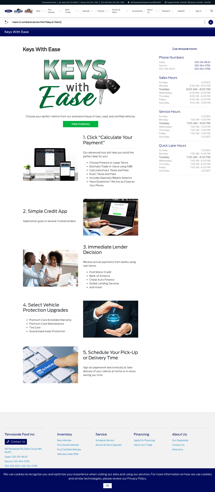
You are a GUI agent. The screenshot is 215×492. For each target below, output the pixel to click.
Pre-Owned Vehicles (68, 445)
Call (185, 49)
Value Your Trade (143, 445)
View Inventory (80, 124)
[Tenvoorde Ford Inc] (19, 10)
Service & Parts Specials (109, 445)
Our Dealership (180, 440)
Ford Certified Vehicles (69, 449)
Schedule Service (105, 440)
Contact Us (17, 441)
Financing (141, 434)
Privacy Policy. (137, 478)
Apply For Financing (144, 440)
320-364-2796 (202, 65)
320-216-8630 (202, 62)
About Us (179, 434)
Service (101, 434)
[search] (211, 11)
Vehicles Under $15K (68, 454)
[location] (128, 2)
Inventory (64, 434)
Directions (177, 449)
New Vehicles (64, 440)
